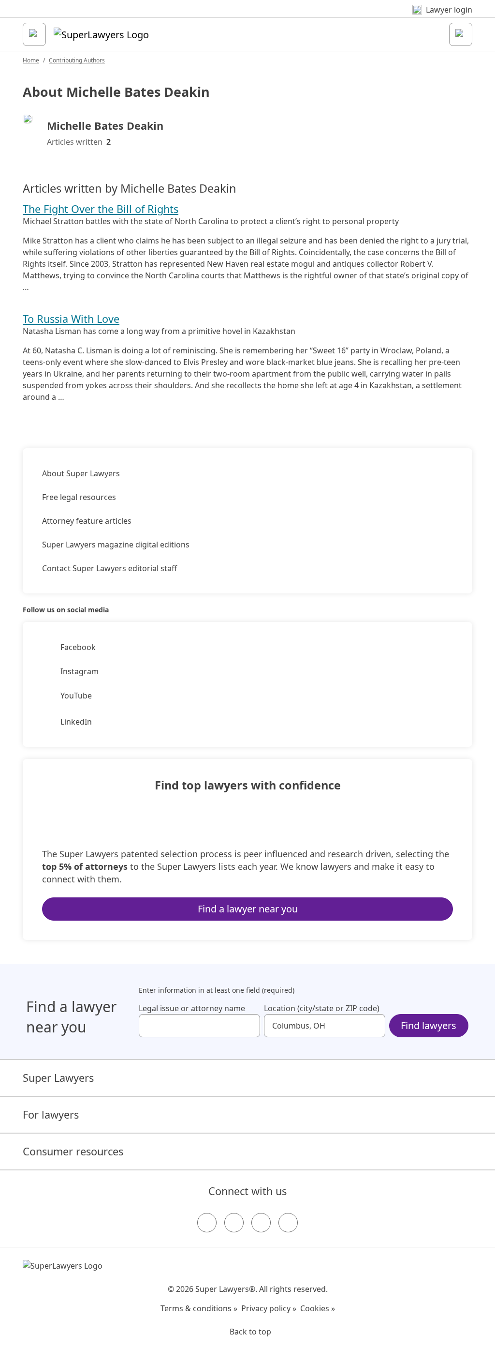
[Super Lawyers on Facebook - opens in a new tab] (207, 1222)
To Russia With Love (71, 319)
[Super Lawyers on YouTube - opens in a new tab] (261, 1222)
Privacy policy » (268, 1308)
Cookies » (317, 1308)
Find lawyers (428, 1025)
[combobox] (199, 1025)
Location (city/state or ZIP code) (321, 1008)
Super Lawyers (58, 1078)
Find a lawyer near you (248, 908)
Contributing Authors (77, 60)
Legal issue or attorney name (192, 1008)
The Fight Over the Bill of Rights (100, 209)
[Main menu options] (34, 34)
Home (31, 60)
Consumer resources (73, 1151)
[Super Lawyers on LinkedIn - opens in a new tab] (288, 1222)
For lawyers (51, 1114)
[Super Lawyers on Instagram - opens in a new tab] (234, 1222)
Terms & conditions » (198, 1308)
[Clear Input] (248, 1025)
